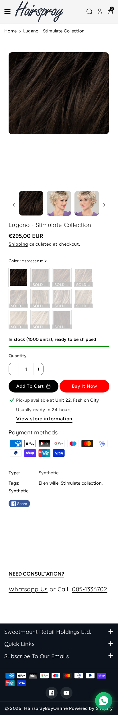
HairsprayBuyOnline (46, 708)
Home (10, 31)
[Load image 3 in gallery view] (86, 203)
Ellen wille (48, 483)
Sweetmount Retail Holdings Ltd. (47, 631)
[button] (9, 11)
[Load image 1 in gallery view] (31, 203)
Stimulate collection (81, 483)
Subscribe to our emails (36, 656)
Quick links (19, 643)
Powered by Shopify (91, 708)
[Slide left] (14, 205)
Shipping (18, 244)
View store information (44, 418)
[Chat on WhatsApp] (103, 700)
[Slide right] (104, 205)
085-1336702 (89, 589)
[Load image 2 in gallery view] (59, 203)
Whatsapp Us (28, 589)
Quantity (18, 355)
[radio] (18, 277)
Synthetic (19, 490)
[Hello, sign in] (100, 11)
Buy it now (84, 386)
